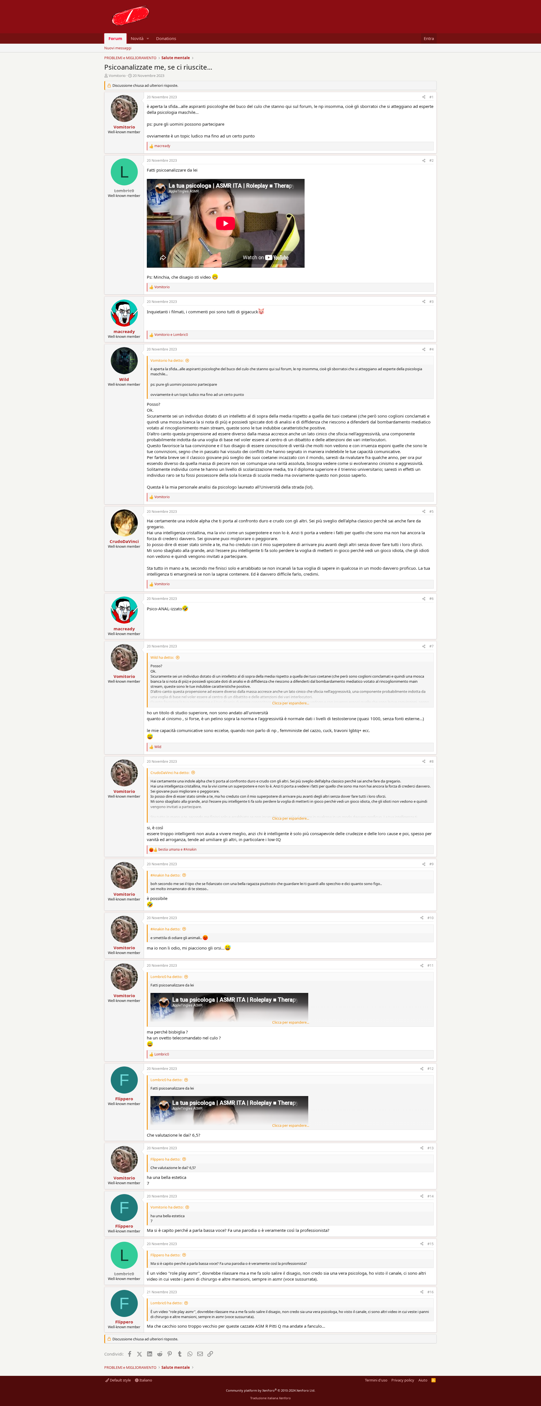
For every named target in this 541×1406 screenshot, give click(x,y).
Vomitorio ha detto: (166, 360)
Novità (137, 38)
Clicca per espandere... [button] (290, 703)
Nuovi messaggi (117, 47)
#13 (430, 1148)
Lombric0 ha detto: (166, 976)
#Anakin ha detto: (165, 875)
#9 (431, 864)
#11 (430, 965)
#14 (430, 1196)
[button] (148, 38)
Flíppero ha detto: (165, 1159)
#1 (431, 97)
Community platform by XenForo (270, 1390)
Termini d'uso (376, 1380)
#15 (430, 1243)
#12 (430, 1068)
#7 (431, 646)
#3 (431, 301)
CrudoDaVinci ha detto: (169, 772)
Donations (166, 38)
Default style (120, 1380)
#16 (430, 1292)
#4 (431, 349)
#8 (431, 761)
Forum (115, 38)
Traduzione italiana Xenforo (270, 1398)
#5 (431, 511)
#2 (431, 160)
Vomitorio (117, 75)
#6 (431, 598)
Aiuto (422, 1380)
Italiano (145, 1380)
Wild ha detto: (162, 657)
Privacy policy (402, 1380)
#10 (430, 917)
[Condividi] (423, 97)
